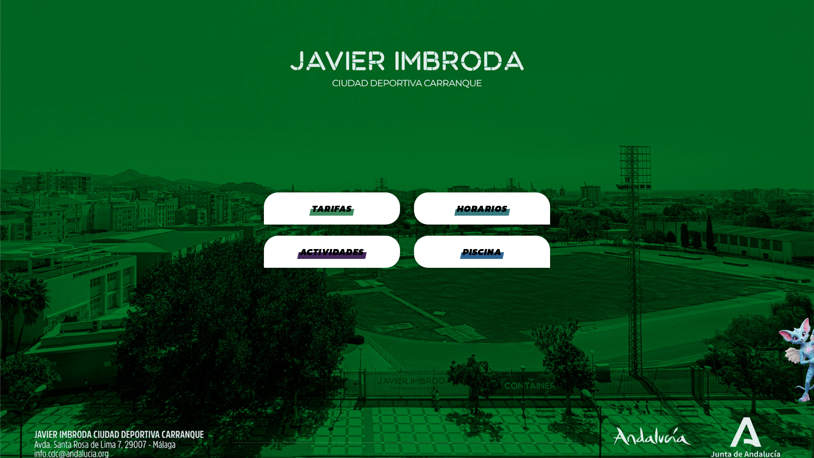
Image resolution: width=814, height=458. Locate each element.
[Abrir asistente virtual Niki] (780, 359)
